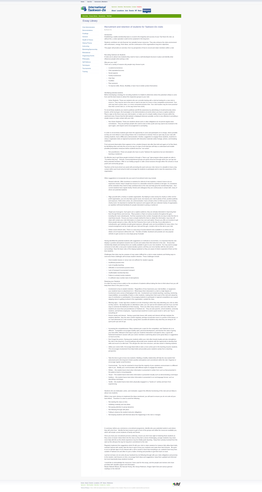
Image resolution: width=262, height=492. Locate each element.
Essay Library (93, 16)
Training (85, 71)
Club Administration (88, 27)
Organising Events (88, 55)
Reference (110, 483)
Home (82, 483)
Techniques (86, 65)
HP (101, 483)
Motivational (86, 52)
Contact (134, 7)
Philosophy (85, 59)
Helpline (139, 7)
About (87, 483)
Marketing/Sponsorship (89, 49)
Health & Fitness (87, 40)
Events (91, 483)
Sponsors (114, 7)
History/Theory (87, 43)
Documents (102, 16)
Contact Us (103, 485)
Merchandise (127, 7)
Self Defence (86, 62)
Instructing (85, 46)
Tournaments (86, 68)
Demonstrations (87, 30)
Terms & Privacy (85, 487)
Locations (96, 483)
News (104, 483)
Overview (85, 16)
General (85, 36)
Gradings (85, 33)
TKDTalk (109, 16)
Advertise (120, 7)
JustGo (108, 485)
